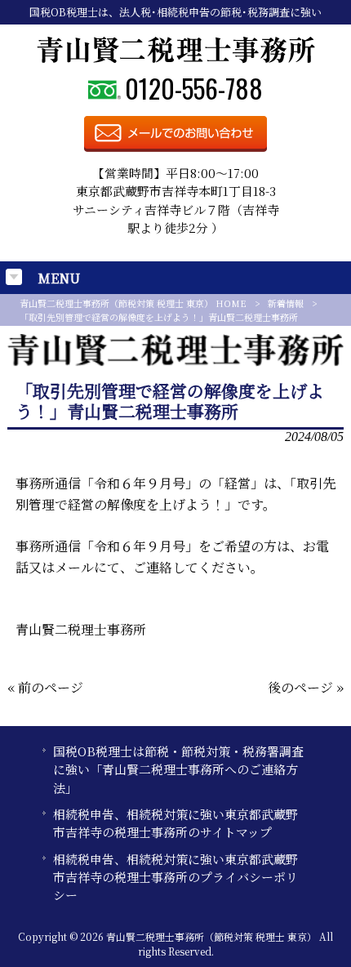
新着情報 (286, 303)
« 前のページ (45, 687)
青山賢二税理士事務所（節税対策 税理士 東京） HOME (133, 303)
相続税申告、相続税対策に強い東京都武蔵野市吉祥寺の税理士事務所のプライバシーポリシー (175, 877)
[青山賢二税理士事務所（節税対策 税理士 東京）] (176, 58)
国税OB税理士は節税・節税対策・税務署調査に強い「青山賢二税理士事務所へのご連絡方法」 (178, 769)
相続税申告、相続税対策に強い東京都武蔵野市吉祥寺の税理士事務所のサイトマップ (175, 822)
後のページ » (306, 687)
